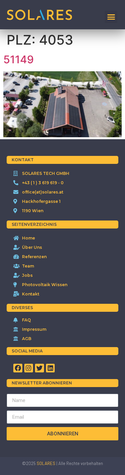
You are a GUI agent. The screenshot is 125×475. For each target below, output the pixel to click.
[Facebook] (17, 368)
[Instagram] (28, 368)
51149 (18, 59)
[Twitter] (39, 368)
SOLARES (46, 463)
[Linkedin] (50, 368)
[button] (111, 17)
